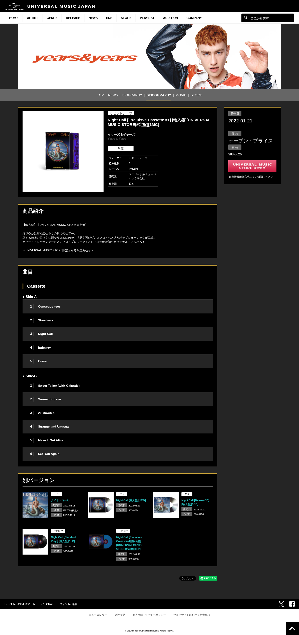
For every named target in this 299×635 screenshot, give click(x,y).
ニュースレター (98, 615)
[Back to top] (292, 628)
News (93, 18)
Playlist (147, 18)
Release (73, 18)
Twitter (281, 604)
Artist (32, 18)
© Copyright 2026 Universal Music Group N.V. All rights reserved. (149, 631)
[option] (63, 151)
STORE (126, 18)
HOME (13, 18)
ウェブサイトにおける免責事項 (191, 615)
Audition (170, 18)
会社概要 (119, 615)
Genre (52, 18)
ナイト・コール (60, 500)
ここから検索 (246, 17)
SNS (109, 18)
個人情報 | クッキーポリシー (149, 615)
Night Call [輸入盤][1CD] (131, 500)
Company (194, 18)
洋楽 (74, 604)
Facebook (292, 604)
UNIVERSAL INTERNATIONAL (35, 604)
